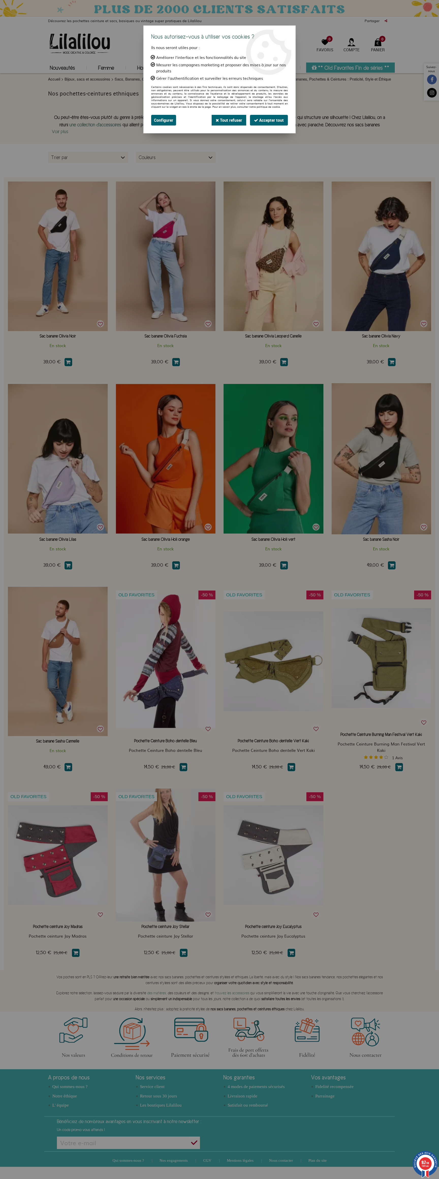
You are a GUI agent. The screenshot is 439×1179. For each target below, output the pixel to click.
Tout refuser (230, 120)
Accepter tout (271, 120)
